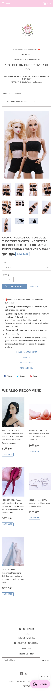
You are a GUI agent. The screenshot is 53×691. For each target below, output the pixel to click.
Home (4, 93)
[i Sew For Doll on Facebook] (21, 674)
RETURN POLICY (26, 368)
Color (4, 263)
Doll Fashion (16, 93)
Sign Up (45, 660)
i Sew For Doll (20, 682)
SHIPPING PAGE (26, 363)
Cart (49, 3)
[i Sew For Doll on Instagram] (26, 674)
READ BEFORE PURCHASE (26, 352)
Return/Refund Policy (26, 638)
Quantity (5, 275)
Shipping (26, 634)
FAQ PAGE (26, 357)
